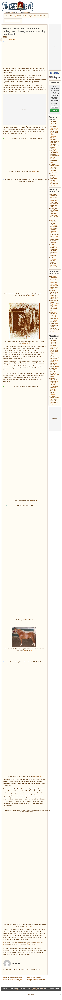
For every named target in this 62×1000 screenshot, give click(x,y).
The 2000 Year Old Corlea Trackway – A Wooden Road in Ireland (36, 979)
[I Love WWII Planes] (58, 989)
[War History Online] (51, 989)
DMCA (25, 988)
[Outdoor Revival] (53, 989)
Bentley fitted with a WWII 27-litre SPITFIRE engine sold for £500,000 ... (54, 213)
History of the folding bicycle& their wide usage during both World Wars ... (54, 305)
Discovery (13, 16)
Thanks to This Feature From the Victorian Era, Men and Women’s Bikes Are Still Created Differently (54, 143)
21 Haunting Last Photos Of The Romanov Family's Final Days (54, 327)
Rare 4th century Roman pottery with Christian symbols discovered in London (54, 179)
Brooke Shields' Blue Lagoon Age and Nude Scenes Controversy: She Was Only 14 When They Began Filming (54, 386)
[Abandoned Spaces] (55, 989)
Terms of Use (42, 988)
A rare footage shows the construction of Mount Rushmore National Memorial (54, 250)
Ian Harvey (12, 39)
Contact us (43, 16)
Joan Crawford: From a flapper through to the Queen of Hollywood (54, 262)
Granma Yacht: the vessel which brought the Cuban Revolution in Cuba (12, 979)
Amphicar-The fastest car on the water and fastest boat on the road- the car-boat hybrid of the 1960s (54, 128)
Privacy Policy (32, 988)
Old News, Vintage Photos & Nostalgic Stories (17, 12)
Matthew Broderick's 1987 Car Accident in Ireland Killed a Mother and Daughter (54, 316)
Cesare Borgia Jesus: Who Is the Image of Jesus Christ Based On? (54, 168)
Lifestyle (29, 16)
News (6, 16)
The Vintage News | (17, 988)
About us (36, 16)
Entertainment (21, 16)
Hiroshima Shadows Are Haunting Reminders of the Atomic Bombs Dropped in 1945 (54, 156)
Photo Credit (35, 171)
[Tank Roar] (57, 989)
